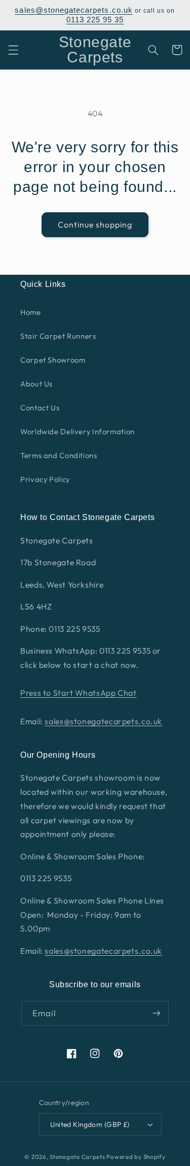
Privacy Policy (45, 479)
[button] (13, 49)
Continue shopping (95, 224)
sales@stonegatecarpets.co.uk (73, 10)
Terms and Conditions (58, 455)
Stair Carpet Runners (58, 336)
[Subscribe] (156, 1013)
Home (30, 312)
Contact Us (39, 407)
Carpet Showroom (52, 360)
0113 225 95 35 (95, 20)
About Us (36, 383)
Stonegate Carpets (77, 1156)
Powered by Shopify (135, 1156)
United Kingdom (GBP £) (89, 1124)
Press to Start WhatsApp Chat (78, 693)
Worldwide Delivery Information (77, 431)
